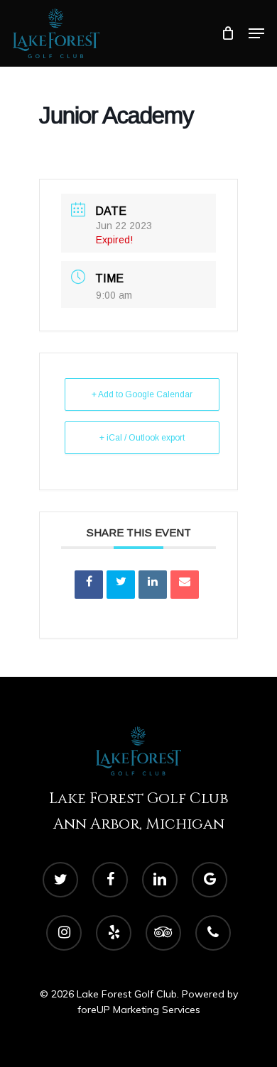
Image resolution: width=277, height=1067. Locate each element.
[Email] (184, 584)
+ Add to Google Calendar (142, 394)
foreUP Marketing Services (138, 1009)
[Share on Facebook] (89, 584)
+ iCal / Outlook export (142, 438)
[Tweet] (121, 584)
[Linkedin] (152, 584)
